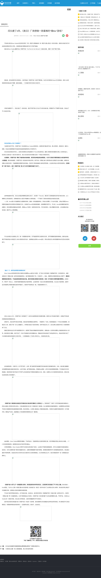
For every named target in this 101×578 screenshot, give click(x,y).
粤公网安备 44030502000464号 (63, 571)
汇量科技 (40, 561)
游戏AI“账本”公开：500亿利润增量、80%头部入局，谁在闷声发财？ (90, 169)
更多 (99, 51)
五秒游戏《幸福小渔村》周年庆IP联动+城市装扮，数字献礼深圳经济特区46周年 (90, 40)
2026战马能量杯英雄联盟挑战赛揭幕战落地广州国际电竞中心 (20, 546)
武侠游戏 (32, 7)
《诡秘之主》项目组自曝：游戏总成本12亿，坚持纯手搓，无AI (90, 17)
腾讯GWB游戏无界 (13, 561)
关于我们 (34, 571)
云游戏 (45, 7)
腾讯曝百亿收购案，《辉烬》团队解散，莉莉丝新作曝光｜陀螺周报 (90, 180)
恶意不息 (43, 35)
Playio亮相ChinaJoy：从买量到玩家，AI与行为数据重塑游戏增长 (90, 31)
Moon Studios (37, 35)
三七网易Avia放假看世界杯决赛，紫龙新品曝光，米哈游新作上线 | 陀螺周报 (90, 186)
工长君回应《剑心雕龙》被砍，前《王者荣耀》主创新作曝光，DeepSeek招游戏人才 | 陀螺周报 (90, 166)
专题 (33, 3)
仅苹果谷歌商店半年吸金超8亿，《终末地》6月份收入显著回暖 (90, 174)
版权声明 (39, 571)
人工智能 (25, 7)
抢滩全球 (18, 7)
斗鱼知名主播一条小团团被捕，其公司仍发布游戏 (16, 549)
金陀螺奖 (41, 3)
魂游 (46, 35)
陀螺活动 (20, 561)
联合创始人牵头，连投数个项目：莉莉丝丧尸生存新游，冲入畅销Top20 (90, 14)
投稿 (89, 245)
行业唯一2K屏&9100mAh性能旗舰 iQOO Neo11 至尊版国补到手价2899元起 (90, 34)
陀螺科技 (2, 561)
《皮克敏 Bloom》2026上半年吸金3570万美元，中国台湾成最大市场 (90, 192)
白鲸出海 (29, 561)
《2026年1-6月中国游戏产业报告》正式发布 (89, 177)
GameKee (34, 561)
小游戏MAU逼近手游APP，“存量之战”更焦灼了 (90, 183)
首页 (18, 3)
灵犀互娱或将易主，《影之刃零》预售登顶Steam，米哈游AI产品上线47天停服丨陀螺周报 (90, 20)
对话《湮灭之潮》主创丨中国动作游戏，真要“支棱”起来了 (90, 28)
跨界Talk (18, 12)
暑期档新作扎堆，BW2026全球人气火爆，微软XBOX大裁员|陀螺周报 (90, 189)
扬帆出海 (25, 561)
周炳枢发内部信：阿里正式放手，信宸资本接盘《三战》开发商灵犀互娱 (90, 22)
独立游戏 (38, 7)
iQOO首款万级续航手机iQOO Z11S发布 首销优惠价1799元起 (90, 37)
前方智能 (57, 3)
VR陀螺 (49, 3)
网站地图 (43, 571)
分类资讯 (25, 3)
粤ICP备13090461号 (50, 571)
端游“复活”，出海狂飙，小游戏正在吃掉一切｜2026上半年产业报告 (90, 172)
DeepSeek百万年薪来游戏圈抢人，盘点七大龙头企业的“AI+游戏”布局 (90, 25)
